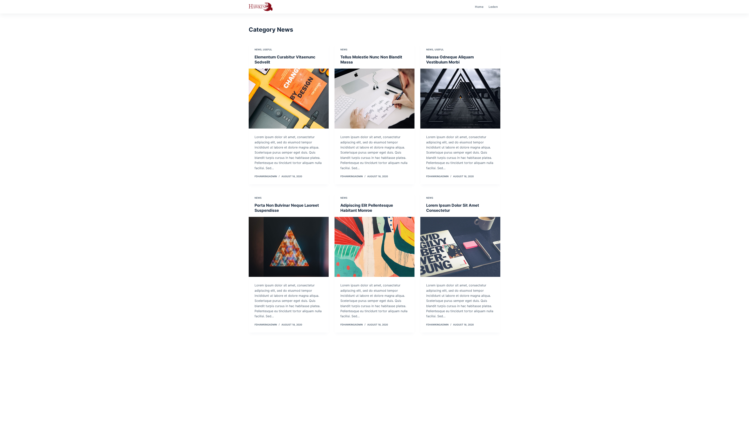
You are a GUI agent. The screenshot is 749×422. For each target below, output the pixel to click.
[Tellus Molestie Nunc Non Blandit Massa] (374, 99)
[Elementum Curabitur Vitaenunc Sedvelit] (289, 99)
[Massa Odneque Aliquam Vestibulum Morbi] (460, 99)
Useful (267, 49)
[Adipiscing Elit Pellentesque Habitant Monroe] (374, 247)
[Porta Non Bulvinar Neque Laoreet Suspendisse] (289, 247)
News (258, 49)
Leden (493, 7)
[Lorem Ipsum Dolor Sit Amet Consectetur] (460, 247)
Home (479, 7)
